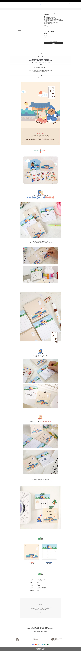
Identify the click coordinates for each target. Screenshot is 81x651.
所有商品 (37, 6)
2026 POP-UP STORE (54, 6)
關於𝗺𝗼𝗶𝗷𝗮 (42, 6)
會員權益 (17, 638)
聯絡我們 (53, 43)
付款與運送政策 (18, 641)
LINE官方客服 (35, 639)
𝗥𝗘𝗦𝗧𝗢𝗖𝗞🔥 (25, 6)
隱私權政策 (17, 640)
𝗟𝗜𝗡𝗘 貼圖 (47, 6)
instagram (35, 638)
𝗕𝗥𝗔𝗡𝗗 (32, 6)
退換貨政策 (17, 639)
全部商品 (10, 8)
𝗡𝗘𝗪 (29, 6)
